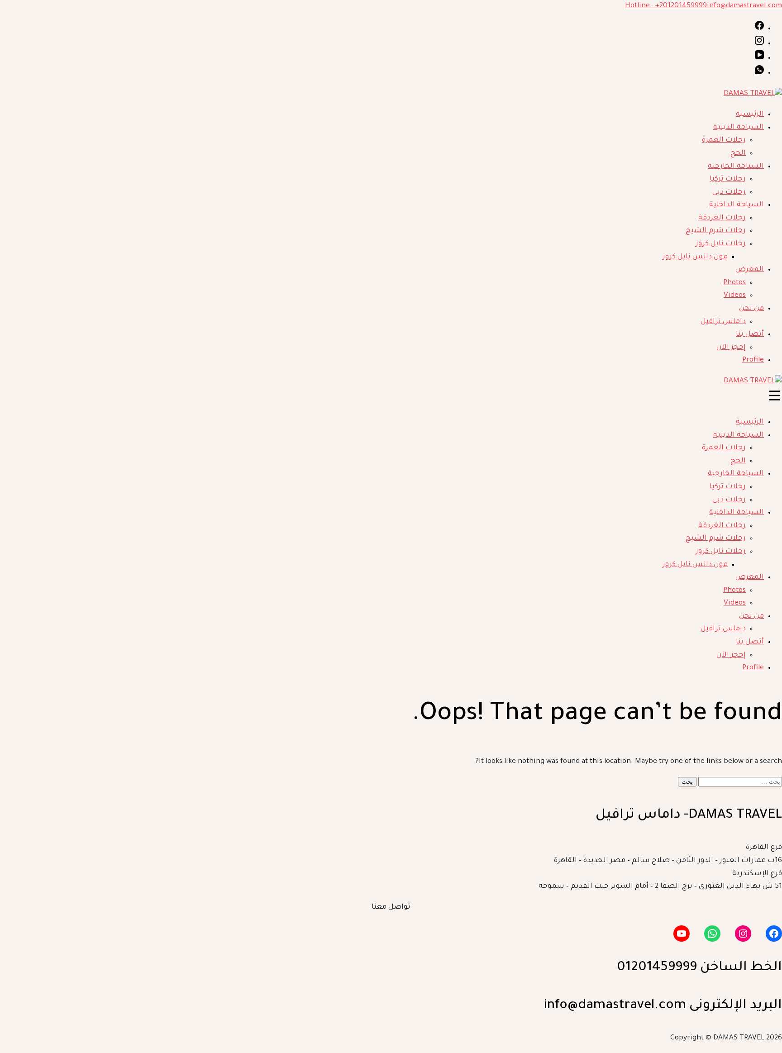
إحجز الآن (731, 348)
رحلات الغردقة (722, 218)
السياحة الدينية (738, 128)
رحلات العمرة (724, 140)
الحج (738, 153)
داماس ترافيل (723, 322)
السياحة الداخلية (736, 205)
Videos (735, 296)
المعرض (749, 270)
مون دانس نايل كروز (695, 257)
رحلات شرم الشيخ (716, 231)
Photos (734, 283)
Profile (753, 360)
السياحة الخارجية (736, 167)
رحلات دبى (729, 192)
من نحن (751, 309)
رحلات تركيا (728, 179)
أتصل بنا (750, 334)
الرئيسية (750, 115)
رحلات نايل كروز (721, 244)
